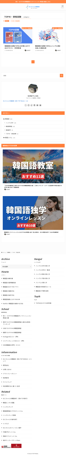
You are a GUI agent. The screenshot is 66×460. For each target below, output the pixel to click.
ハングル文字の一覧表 (43, 270)
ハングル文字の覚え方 (43, 266)
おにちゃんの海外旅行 (10, 419)
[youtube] (37, 105)
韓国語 (7, 21)
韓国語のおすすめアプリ (10, 287)
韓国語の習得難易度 (9, 283)
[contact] (40, 105)
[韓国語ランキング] (6, 447)
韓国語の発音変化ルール (43, 287)
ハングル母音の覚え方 (43, 274)
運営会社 (6, 365)
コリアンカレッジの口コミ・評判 (13, 341)
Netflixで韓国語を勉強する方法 (13, 303)
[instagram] (29, 105)
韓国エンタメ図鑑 (8, 403)
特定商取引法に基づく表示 (11, 386)
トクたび (6, 424)
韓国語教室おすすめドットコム (13, 411)
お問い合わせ (7, 369)
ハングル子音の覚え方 (43, 278)
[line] (34, 105)
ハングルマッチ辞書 (9, 415)
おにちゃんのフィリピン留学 (12, 428)
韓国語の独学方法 (8, 295)
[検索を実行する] (61, 75)
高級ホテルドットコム (10, 436)
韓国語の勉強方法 (8, 291)
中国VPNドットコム (9, 432)
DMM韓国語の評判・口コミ (11, 345)
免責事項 (6, 378)
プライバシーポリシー (10, 374)
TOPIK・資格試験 (12, 134)
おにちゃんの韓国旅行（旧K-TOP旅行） (15, 398)
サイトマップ (7, 382)
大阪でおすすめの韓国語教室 (12, 328)
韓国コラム (10, 138)
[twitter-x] (26, 105)
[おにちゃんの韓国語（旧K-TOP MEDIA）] (33, 6)
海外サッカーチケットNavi (11, 440)
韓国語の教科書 (8, 278)
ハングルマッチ (8, 407)
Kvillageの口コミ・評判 (10, 337)
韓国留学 (9, 130)
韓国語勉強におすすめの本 (11, 299)
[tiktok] (31, 105)
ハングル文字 (11, 123)
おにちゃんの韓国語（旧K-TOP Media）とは (15, 101)
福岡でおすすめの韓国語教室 (12, 332)
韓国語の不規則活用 (42, 291)
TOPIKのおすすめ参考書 (43, 303)
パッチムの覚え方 (41, 282)
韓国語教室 (10, 126)
